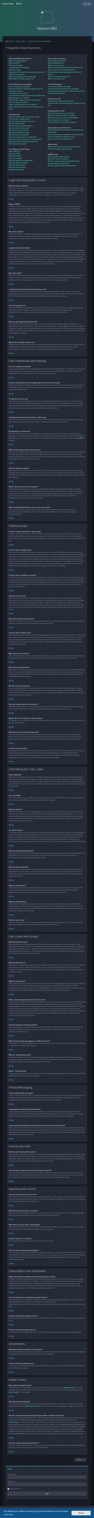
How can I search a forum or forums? (61, 113)
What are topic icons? (16, 169)
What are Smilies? (15, 156)
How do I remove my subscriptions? (60, 139)
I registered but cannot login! (19, 67)
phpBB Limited (69, 1388)
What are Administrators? (57, 61)
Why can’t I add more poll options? (21, 126)
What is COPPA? (14, 63)
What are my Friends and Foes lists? (60, 101)
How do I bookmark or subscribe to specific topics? (66, 134)
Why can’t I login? (15, 70)
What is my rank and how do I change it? (23, 104)
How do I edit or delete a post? (19, 119)
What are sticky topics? (17, 165)
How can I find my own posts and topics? (62, 122)
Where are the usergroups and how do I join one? (65, 67)
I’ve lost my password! (17, 74)
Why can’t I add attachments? (19, 132)
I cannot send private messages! (59, 87)
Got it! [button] (81, 1513)
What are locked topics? (17, 167)
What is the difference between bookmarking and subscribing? (66, 131)
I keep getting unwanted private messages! (63, 89)
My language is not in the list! (19, 98)
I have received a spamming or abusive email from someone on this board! (66, 92)
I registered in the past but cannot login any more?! (27, 72)
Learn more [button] (8, 1514)
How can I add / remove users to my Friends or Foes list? (66, 104)
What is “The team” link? (56, 79)
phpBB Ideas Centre (32, 1406)
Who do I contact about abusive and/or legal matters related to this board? (63, 162)
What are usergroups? (56, 65)
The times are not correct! (18, 93)
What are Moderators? (56, 63)
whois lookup (13, 1422)
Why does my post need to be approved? (23, 141)
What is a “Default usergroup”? (59, 77)
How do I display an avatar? (18, 102)
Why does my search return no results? (62, 115)
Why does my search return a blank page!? (63, 118)
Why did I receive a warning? (19, 135)
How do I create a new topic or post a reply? (24, 117)
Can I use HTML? (15, 154)
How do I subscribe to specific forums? (61, 137)
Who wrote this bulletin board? (59, 157)
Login (10, 1469)
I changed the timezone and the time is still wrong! (27, 95)
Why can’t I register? (16, 65)
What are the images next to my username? (24, 100)
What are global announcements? (21, 160)
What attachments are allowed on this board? (64, 147)
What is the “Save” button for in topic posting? (25, 139)
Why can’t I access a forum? (19, 130)
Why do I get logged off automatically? (22, 77)
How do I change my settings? (19, 87)
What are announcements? (18, 163)
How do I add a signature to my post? (22, 121)
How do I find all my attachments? (60, 149)
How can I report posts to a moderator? (23, 137)
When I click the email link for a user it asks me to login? (26, 108)
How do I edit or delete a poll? (19, 128)
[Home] (47, 17)
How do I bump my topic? (18, 144)
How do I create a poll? (17, 123)
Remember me (15, 1489)
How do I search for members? (59, 120)
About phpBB (13, 1392)
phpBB (79, 438)
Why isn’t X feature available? (58, 159)
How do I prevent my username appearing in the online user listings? (26, 90)
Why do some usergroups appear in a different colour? (64, 73)
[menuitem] (19, 3)
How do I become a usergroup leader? (61, 70)
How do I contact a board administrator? (62, 166)
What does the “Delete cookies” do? (21, 79)
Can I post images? (15, 158)
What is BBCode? (15, 151)
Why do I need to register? (18, 61)
